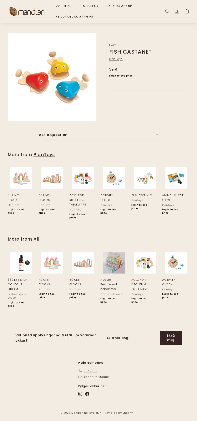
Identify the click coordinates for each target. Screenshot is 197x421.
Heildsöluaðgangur (74, 17)
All (36, 239)
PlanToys (116, 59)
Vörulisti (64, 6)
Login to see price (121, 75)
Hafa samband (119, 6)
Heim (112, 45)
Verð (113, 69)
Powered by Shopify (119, 413)
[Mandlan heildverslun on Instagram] (80, 394)
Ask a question (53, 134)
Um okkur (89, 6)
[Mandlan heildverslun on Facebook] (87, 394)
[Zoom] (52, 77)
